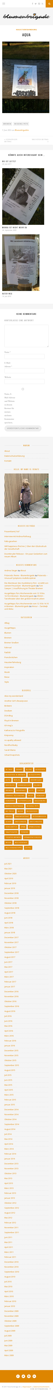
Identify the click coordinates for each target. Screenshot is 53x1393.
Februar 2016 (10, 1040)
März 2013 (9, 1188)
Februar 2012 (10, 1222)
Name (7, 352)
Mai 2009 (8, 1345)
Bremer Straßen (11, 642)
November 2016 (11, 996)
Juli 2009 (7, 1335)
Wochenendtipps (14, 848)
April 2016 (8, 1030)
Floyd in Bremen (11, 720)
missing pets (21, 124)
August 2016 (9, 1011)
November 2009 (11, 1316)
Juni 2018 (8, 917)
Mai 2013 (8, 1178)
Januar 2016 (9, 1045)
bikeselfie (10, 785)
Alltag (6, 623)
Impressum (27, 1387)
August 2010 (9, 1276)
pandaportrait (22, 816)
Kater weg (7, 293)
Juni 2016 (8, 1021)
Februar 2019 (10, 883)
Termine (24, 832)
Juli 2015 (7, 1075)
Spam (23, 827)
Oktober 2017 (10, 947)
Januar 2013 (9, 1198)
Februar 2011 (10, 1257)
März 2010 (9, 1296)
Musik (7, 672)
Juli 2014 (7, 1134)
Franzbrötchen (11, 657)
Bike (25, 780)
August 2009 (9, 1330)
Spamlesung (34, 827)
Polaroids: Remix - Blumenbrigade (19, 575)
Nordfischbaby (11, 745)
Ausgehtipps (10, 627)
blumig (37, 785)
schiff (8, 822)
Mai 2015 (8, 1085)
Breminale (21, 790)
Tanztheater (11, 832)
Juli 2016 (7, 1016)
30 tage (9, 769)
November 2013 (11, 1168)
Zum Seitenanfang (39, 1389)
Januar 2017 (9, 986)
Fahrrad (7, 647)
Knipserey (9, 735)
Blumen (7, 632)
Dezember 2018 (11, 893)
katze (30, 796)
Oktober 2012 (10, 1203)
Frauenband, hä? (12, 531)
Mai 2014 (8, 1139)
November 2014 (11, 1114)
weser (8, 842)
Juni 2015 (8, 1080)
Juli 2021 (7, 863)
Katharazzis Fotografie (14, 730)
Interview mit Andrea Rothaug (17, 536)
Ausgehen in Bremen (15, 775)
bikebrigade (36, 780)
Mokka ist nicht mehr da (14, 227)
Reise (6, 677)
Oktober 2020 (10, 873)
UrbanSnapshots (12, 755)
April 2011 (8, 1247)
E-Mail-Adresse (8, 365)
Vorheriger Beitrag (10, 140)
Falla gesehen (10, 541)
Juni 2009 (8, 1340)
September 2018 (11, 908)
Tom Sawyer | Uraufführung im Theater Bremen (23, 587)
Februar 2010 (10, 1301)
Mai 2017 (8, 967)
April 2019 (8, 878)
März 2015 (9, 1094)
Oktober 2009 (10, 1321)
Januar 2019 (9, 888)
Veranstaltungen (32, 837)
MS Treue (10, 811)
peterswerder (39, 816)
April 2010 (8, 1291)
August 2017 (9, 957)
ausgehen (40, 769)
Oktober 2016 (10, 1001)
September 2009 (11, 1325)
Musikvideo (32, 811)
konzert (41, 796)
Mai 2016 (8, 1026)
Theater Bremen (13, 837)
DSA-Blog (8, 715)
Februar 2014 (10, 1153)
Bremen (7, 124)
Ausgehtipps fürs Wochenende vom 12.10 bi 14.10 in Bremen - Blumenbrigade (26, 605)
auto (8, 780)
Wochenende (21, 842)
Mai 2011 (8, 1242)
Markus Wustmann (14, 806)
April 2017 (8, 971)
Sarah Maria (9, 750)
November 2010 (11, 1266)
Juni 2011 (8, 1237)
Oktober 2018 (10, 903)
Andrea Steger (10, 570)
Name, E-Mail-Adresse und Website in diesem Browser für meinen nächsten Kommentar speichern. (9, 408)
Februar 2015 (10, 1099)
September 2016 (11, 1006)
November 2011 (11, 1227)
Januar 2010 (9, 1306)
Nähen (9, 816)
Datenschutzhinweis (41, 1387)
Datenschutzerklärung (14, 456)
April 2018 (8, 922)
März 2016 (9, 1035)
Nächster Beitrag (40, 139)
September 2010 (11, 1271)
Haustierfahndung (26, 29)
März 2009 (9, 1355)
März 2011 (9, 1252)
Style (6, 682)
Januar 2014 (9, 1158)
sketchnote (20, 822)
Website (7, 377)
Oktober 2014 (10, 1119)
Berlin (17, 780)
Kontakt (7, 460)
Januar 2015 (9, 1104)
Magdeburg (40, 801)
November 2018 (11, 898)
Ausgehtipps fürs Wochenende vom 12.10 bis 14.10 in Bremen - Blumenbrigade (24, 594)
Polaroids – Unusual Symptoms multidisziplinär (26, 576)
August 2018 (9, 912)
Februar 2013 (10, 1193)
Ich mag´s (8, 725)
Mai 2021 (8, 868)
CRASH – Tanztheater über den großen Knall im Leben (24, 597)
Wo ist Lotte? (9, 161)
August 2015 (9, 1070)
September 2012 (11, 1207)
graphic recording (15, 796)
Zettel (28, 848)
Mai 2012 (8, 1217)
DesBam (8, 710)
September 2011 (11, 1232)
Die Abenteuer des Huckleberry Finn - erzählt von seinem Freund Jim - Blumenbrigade (26, 584)
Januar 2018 (9, 932)
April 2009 (8, 1350)
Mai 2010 (8, 1286)
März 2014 (9, 1148)
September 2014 (11, 1124)
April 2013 (8, 1183)
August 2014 (9, 1129)
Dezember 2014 (11, 1109)
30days (19, 769)
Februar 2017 (10, 981)
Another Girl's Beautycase (16, 700)
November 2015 (11, 1055)
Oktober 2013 (10, 1173)
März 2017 (9, 976)
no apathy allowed (12, 740)
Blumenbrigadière (22, 130)
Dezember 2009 (11, 1311)
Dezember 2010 (11, 1262)
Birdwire (8, 705)
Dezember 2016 (11, 991)
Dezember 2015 (11, 1050)
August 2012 (9, 1212)
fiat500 (7, 652)
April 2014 (8, 1144)
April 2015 (8, 1089)
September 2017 (11, 952)
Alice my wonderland (13, 696)
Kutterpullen (24, 801)
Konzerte (10, 801)
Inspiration (9, 667)
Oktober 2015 (10, 1060)
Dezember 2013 (11, 1163)
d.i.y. (31, 790)
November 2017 (11, 942)
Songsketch (11, 827)
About (7, 451)
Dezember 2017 (11, 937)
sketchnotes (36, 822)
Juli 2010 (7, 1281)
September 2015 (11, 1065)
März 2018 (9, 927)
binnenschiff (24, 785)
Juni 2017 (8, 962)
